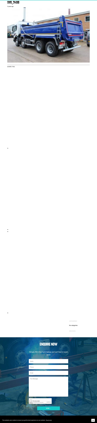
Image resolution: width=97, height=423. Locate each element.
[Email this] (49, 313)
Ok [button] (93, 420)
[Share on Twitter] (49, 148)
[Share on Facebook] (49, 229)
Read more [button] (49, 420)
